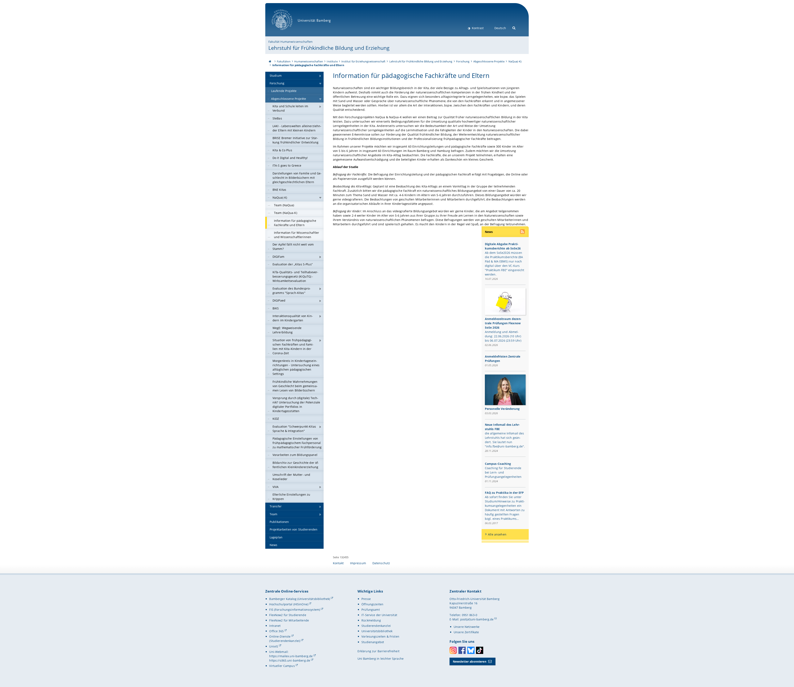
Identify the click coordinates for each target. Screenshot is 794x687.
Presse (366, 599)
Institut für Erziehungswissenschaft (363, 61)
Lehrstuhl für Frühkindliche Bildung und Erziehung (329, 47)
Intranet (275, 626)
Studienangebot (372, 642)
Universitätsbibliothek (376, 631)
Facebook (462, 650)
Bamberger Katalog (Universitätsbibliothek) (299, 599)
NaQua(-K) (514, 61)
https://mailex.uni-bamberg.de (291, 656)
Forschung (462, 61)
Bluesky (471, 650)
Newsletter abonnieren (469, 661)
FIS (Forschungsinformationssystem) (294, 610)
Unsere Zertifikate (466, 632)
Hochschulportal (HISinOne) (288, 604)
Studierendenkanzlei (376, 626)
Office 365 (276, 631)
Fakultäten (283, 61)
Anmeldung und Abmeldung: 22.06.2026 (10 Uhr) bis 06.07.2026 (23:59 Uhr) (503, 336)
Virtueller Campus (282, 666)
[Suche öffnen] (514, 27)
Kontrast (477, 28)
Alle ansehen (497, 534)
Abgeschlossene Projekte (489, 61)
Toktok (479, 650)
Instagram (453, 650)
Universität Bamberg (286, 32)
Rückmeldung (371, 620)
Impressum (358, 563)
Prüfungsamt (370, 610)
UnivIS (273, 646)
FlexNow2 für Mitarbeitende (289, 620)
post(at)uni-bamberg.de (477, 619)
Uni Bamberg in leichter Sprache (381, 659)
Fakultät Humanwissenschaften (290, 42)
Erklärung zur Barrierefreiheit (378, 651)
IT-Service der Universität (379, 615)
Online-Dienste (280, 636)
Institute (332, 61)
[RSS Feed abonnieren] (523, 232)
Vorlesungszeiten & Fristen (380, 636)
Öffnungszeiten (372, 604)
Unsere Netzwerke (467, 627)
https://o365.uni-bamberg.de (289, 660)
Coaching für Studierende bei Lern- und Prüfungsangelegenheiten (503, 472)
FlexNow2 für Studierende (287, 615)
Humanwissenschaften (308, 61)
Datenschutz (381, 563)
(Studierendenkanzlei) (284, 641)
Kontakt (338, 563)
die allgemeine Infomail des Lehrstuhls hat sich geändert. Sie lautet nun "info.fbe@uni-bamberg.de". (505, 439)
